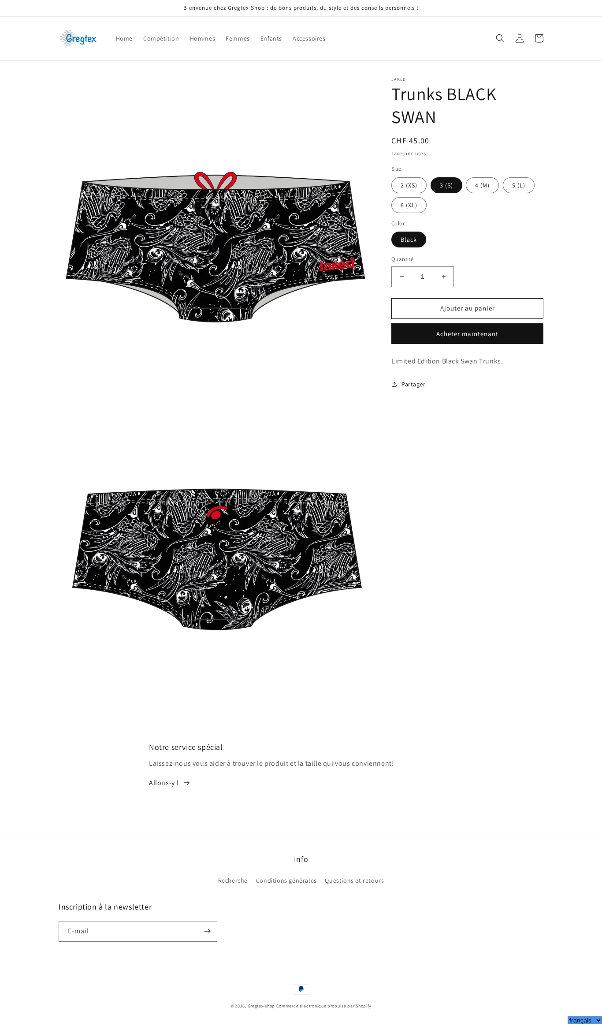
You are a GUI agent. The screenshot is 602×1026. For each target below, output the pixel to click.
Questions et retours (354, 880)
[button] (500, 38)
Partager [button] (413, 384)
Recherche (233, 880)
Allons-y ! (164, 782)
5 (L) (518, 185)
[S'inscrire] (207, 931)
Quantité (402, 259)
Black (409, 239)
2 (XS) (409, 185)
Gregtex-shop (261, 1006)
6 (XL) (409, 205)
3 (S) (446, 185)
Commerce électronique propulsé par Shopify (324, 1006)
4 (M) (482, 185)
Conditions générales (286, 880)
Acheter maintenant (467, 334)
